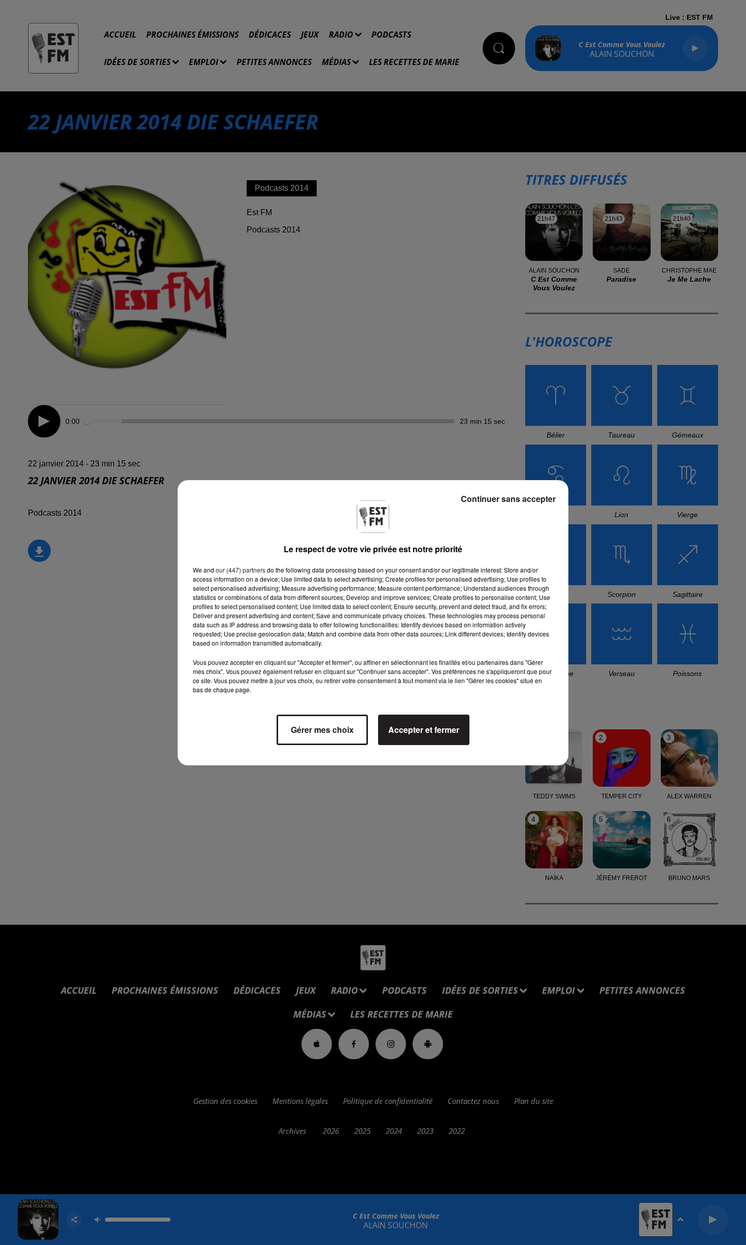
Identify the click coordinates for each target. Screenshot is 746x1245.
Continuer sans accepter (508, 498)
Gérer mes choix (322, 729)
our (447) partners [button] (240, 569)
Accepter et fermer (423, 729)
